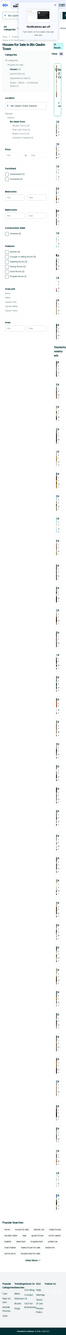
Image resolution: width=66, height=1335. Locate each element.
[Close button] (55, 5)
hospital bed (37, 1241)
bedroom (50, 1247)
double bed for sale (30, 1253)
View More (31, 1260)
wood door (10, 1253)
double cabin (10, 1235)
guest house (37, 1235)
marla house (55, 1229)
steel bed (20, 1241)
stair (24, 1235)
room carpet (54, 1235)
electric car (39, 1229)
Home (4, 37)
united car (52, 1241)
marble (7, 1241)
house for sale (22, 1229)
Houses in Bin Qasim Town (13, 40)
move (7, 1229)
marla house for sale (30, 1247)
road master (10, 1247)
